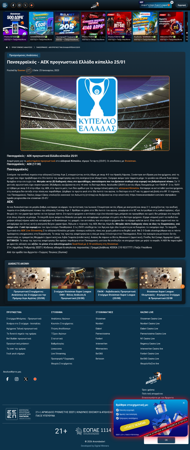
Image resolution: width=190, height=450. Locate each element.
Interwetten (101, 343)
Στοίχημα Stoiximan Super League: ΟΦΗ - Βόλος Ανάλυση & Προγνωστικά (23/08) (73, 295)
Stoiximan (130, 161)
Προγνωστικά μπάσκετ (18, 343)
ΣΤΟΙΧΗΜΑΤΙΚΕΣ (104, 312)
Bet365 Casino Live (149, 358)
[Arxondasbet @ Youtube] (31, 5)
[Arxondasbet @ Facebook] (13, 5)
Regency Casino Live (150, 343)
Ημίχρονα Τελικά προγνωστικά (22, 328)
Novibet (99, 323)
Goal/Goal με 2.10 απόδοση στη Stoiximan (95, 244)
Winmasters (102, 349)
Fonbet (99, 338)
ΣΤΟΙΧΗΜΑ (56, 312)
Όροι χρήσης (148, 390)
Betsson (100, 358)
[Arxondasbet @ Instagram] (19, 5)
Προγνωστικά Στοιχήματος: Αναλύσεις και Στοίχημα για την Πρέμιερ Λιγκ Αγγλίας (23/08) (29, 295)
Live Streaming (58, 353)
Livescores (56, 349)
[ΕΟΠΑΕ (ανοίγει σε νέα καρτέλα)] (105, 431)
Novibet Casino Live (150, 323)
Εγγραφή (182, 5)
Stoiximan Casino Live (151, 318)
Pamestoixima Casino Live (153, 333)
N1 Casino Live (147, 338)
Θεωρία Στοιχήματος (61, 363)
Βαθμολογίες (57, 343)
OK (166, 440)
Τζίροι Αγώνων (58, 333)
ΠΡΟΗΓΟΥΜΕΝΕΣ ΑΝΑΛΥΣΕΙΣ (22, 47)
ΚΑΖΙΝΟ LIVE (146, 312)
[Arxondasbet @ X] (25, 5)
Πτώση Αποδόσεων (60, 328)
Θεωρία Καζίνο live (149, 363)
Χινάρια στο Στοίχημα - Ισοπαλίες (24, 323)
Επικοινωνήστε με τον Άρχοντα (158, 397)
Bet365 (99, 353)
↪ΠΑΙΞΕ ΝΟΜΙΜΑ (135, 425)
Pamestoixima (103, 333)
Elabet (99, 328)
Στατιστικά (56, 338)
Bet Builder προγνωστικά (19, 338)
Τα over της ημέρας (16, 349)
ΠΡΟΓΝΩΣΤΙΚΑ (14, 312)
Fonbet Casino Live (149, 353)
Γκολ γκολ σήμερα (15, 353)
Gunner (21, 70)
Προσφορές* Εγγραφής (62, 358)
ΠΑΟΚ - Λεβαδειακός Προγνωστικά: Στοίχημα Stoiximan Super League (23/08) (116, 295)
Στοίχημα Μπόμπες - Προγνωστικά (24, 318)
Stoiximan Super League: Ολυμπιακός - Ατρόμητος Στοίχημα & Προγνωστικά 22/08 (160, 295)
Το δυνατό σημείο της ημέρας (21, 333)
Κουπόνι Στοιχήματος (62, 323)
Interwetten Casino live (151, 349)
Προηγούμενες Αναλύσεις (23, 55)
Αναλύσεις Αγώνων (60, 318)
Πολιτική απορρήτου (152, 393)
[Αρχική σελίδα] (7, 47)
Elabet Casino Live (149, 328)
